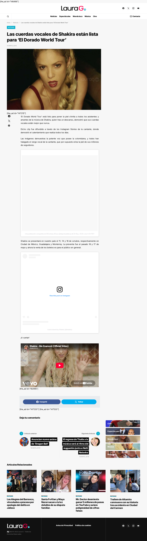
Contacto (136, 16)
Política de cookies (83, 525)
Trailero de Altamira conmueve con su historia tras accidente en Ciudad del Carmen (124, 503)
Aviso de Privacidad (64, 525)
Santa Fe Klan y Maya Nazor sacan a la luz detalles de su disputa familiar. (53, 503)
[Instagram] (133, 8)
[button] (8, 16)
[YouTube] (138, 8)
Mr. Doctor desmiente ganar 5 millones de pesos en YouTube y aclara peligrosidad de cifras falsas (90, 505)
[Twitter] (128, 8)
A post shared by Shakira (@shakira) (59, 329)
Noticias (15, 22)
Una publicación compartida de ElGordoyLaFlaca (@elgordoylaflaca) (48, 234)
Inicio (8, 22)
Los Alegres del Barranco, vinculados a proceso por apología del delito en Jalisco (20, 503)
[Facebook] (123, 8)
